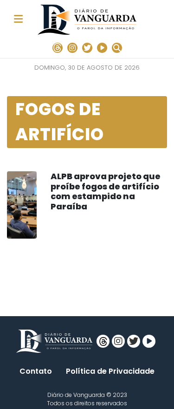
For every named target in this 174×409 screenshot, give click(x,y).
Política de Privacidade (110, 371)
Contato (35, 371)
